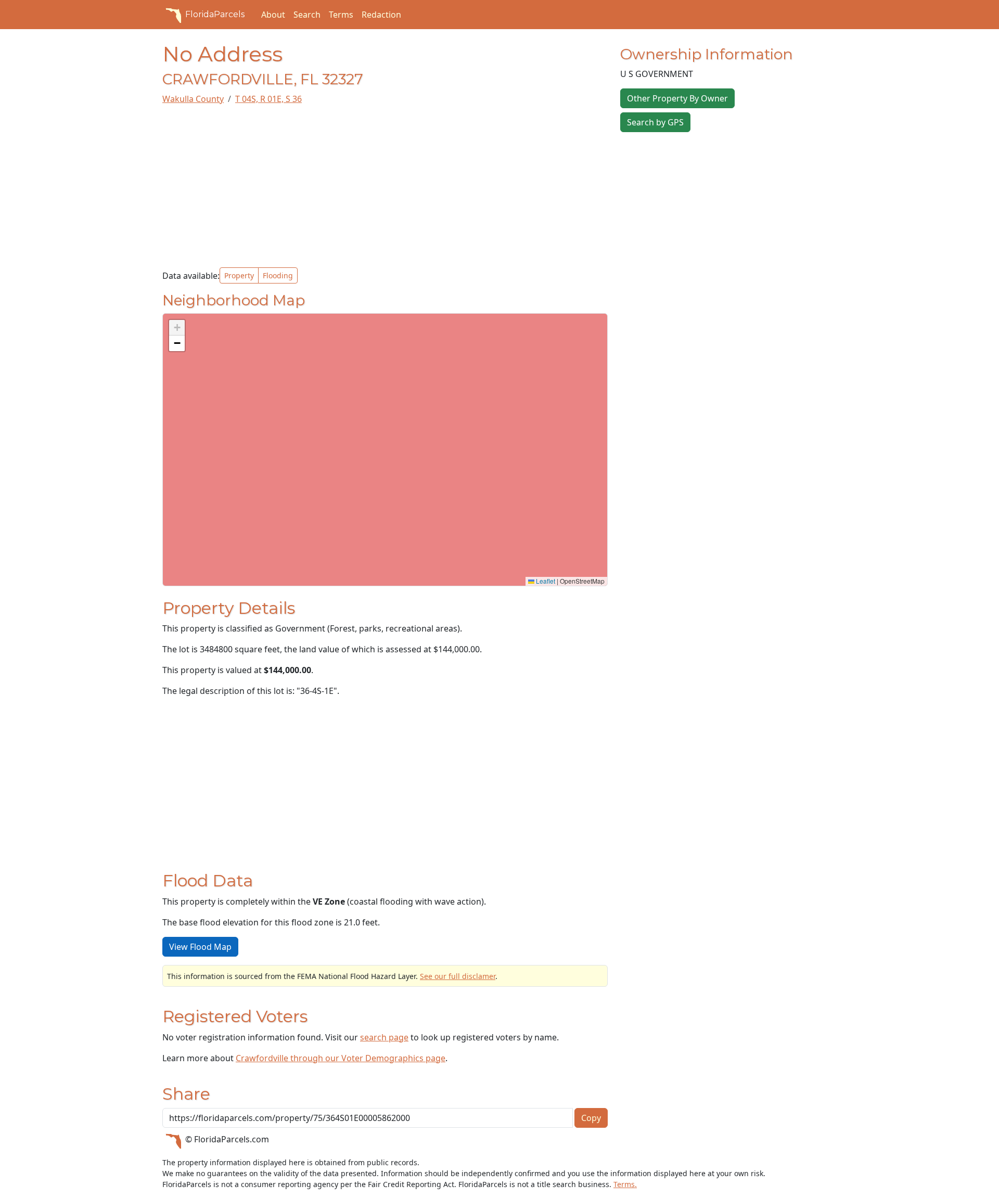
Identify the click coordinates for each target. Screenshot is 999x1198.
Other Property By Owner (677, 98)
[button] (177, 328)
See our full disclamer (457, 976)
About (273, 14)
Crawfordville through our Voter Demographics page (340, 1058)
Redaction (381, 14)
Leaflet (544, 580)
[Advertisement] (385, 186)
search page (384, 1037)
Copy (591, 1118)
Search (307, 14)
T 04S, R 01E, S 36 (268, 99)
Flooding (278, 275)
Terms (341, 14)
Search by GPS (655, 122)
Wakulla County (193, 99)
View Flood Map (200, 946)
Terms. (625, 1184)
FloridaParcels (215, 14)
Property (239, 275)
